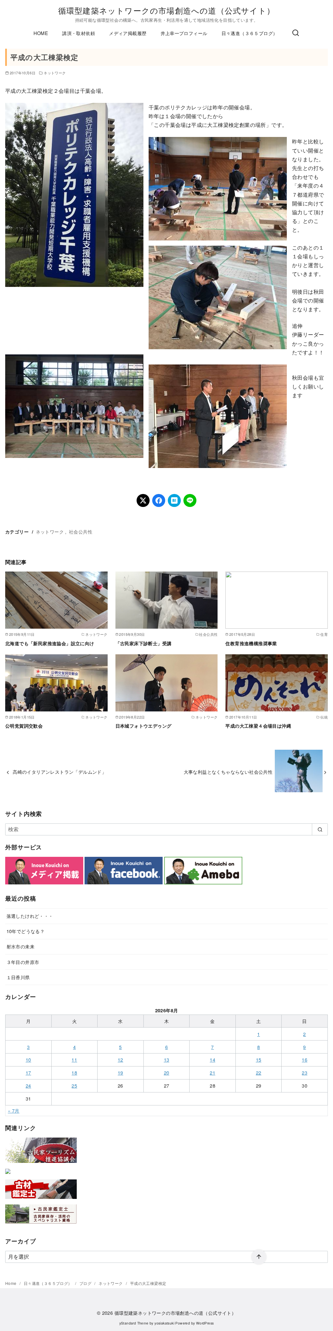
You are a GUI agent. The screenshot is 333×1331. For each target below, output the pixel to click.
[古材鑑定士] (41, 1200)
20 (166, 1072)
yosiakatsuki (164, 1323)
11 (74, 1059)
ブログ (86, 1283)
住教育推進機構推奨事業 (251, 643)
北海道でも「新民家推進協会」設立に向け (49, 643)
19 (120, 1072)
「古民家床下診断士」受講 (143, 643)
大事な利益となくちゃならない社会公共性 (228, 771)
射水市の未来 (20, 946)
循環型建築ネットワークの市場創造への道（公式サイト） (166, 10)
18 (74, 1072)
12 (120, 1059)
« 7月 (14, 1110)
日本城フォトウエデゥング (143, 725)
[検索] (296, 33)
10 (28, 1059)
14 (212, 1059)
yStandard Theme (134, 1323)
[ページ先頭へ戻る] (258, 1257)
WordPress (205, 1323)
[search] (320, 829)
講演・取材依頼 (78, 33)
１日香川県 (18, 977)
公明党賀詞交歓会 (24, 725)
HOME (40, 33)
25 (74, 1085)
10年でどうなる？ (26, 931)
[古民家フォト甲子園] (7, 1175)
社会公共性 (80, 531)
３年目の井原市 (23, 961)
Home (11, 1283)
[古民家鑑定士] (41, 1225)
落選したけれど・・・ (30, 915)
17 (28, 1072)
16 (304, 1059)
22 (258, 1072)
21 (212, 1072)
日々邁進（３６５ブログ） (249, 33)
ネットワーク (55, 72)
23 (304, 1072)
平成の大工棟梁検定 (148, 1283)
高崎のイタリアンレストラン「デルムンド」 (59, 771)
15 (258, 1059)
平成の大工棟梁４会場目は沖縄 (258, 725)
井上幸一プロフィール (184, 33)
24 (28, 1085)
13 (166, 1059)
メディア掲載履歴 (127, 33)
